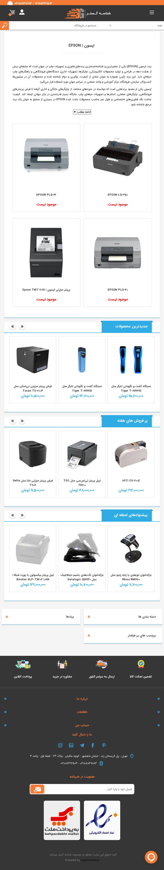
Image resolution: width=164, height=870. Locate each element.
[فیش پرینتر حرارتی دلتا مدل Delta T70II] (33, 454)
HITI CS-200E (131, 480)
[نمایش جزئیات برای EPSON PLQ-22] (46, 157)
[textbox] (51, 25)
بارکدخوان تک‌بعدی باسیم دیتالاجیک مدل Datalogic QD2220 (82, 577)
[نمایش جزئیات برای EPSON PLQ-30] (118, 252)
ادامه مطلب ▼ (82, 112)
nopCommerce (90, 860)
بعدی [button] (22, 326)
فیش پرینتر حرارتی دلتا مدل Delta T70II (33, 482)
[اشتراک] (37, 789)
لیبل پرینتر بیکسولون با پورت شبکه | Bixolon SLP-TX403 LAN (33, 577)
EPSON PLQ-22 (46, 195)
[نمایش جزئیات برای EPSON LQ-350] (118, 157)
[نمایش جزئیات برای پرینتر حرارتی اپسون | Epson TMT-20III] (46, 252)
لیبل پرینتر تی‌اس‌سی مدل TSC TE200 (82, 482)
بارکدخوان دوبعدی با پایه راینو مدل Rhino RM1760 (131, 577)
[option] (131, 369)
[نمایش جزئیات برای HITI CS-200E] (131, 454)
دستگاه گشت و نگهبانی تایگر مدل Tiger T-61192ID (82, 388)
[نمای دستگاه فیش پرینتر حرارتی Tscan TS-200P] (33, 360)
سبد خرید (12, 12)
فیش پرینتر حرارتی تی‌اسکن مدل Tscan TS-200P (33, 388)
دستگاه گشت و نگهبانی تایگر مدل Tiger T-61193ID (131, 388)
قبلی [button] (12, 326)
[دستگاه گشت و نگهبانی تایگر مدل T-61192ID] (82, 360)
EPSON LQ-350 (118, 195)
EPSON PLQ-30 (118, 290)
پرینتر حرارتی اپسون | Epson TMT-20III (46, 290)
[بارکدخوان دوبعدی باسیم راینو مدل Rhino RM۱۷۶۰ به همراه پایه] (131, 548)
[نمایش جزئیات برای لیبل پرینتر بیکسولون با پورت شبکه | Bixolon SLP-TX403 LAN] (33, 548)
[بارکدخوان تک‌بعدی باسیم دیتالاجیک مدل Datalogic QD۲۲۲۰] (82, 548)
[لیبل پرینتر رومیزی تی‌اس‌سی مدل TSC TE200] (82, 454)
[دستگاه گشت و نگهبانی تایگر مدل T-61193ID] (131, 360)
